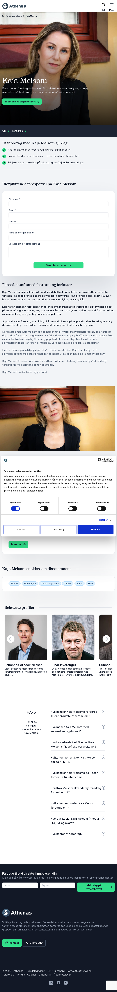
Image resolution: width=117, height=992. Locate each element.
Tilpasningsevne (50, 583)
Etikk (90, 583)
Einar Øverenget (64, 665)
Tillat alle (95, 529)
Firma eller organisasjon (21, 232)
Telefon (13, 221)
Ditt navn (14, 199)
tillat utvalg (58, 529)
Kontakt (13, 942)
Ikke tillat (21, 529)
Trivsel (67, 583)
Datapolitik (45, 974)
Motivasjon (30, 583)
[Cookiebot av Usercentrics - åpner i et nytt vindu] (100, 460)
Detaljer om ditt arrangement (24, 243)
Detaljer (103, 520)
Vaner (79, 583)
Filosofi (15, 583)
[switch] (44, 508)
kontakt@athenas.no (79, 970)
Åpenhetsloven (62, 974)
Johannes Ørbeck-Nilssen (24, 665)
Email (12, 210)
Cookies (31, 974)
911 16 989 (36, 942)
